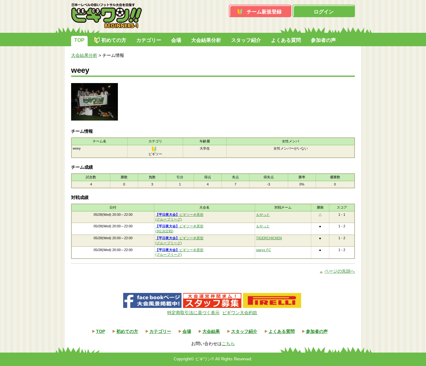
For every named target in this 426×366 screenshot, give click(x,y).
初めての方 (113, 40)
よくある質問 (286, 40)
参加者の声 (323, 40)
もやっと (263, 214)
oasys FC (263, 250)
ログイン (324, 11)
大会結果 (211, 331)
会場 (176, 40)
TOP (79, 40)
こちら (228, 343)
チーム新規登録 (264, 11)
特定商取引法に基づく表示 (193, 312)
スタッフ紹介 (246, 40)
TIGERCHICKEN (269, 238)
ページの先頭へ (339, 271)
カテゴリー (148, 40)
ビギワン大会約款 (239, 312)
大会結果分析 (206, 40)
